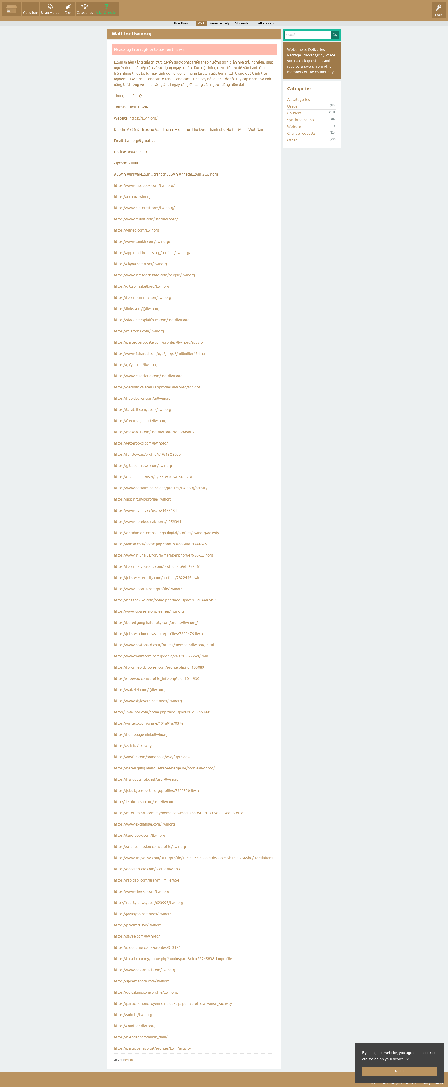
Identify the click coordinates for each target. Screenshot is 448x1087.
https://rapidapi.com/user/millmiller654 (146, 880)
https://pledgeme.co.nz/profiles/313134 (147, 947)
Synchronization (300, 120)
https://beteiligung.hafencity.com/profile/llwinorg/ (156, 622)
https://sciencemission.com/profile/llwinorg (150, 846)
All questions (244, 23)
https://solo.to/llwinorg (133, 1015)
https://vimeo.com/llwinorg (136, 230)
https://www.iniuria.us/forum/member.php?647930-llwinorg (163, 555)
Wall (201, 23)
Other (292, 140)
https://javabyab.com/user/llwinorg (143, 914)
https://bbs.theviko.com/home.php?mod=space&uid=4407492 (165, 600)
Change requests (301, 133)
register (146, 49)
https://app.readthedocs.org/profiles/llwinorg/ (152, 253)
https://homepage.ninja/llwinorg (141, 734)
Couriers (294, 113)
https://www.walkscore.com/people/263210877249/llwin (161, 656)
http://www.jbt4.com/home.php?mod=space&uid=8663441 (162, 712)
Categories (85, 12)
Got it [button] (399, 1071)
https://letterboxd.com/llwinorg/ (141, 443)
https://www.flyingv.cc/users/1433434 (145, 510)
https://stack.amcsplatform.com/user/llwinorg (151, 320)
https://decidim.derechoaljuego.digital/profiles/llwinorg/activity (166, 533)
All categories (298, 99)
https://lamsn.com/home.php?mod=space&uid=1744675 (160, 544)
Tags (68, 12)
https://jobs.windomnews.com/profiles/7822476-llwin (158, 634)
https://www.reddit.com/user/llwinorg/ (146, 219)
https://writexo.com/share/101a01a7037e (148, 723)
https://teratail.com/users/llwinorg (142, 409)
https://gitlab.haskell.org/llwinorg (141, 286)
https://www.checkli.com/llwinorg (141, 891)
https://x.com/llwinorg (132, 196)
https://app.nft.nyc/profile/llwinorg (143, 499)
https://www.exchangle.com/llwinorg (144, 824)
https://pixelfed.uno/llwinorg (138, 925)
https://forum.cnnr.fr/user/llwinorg (142, 297)
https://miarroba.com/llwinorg (139, 331)
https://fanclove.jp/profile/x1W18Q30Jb (147, 454)
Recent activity (219, 23)
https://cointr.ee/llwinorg (134, 1026)
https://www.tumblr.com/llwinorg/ (142, 241)
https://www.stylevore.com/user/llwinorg (148, 701)
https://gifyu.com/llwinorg (135, 365)
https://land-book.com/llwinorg (139, 835)
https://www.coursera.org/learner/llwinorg (149, 611)
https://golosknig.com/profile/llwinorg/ (146, 992)
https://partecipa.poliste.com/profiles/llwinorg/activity (159, 342)
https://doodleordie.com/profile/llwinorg (147, 869)
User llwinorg (183, 23)
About (439, 1083)
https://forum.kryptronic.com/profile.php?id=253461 (157, 566)
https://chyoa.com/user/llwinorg (140, 264)
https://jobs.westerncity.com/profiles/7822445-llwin (157, 577)
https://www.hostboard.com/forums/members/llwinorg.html (164, 645)
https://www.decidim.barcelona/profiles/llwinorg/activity (160, 488)
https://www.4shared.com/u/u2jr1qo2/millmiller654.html (161, 353)
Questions (30, 12)
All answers (266, 23)
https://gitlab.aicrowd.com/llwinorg (143, 465)
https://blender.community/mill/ (140, 1037)
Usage (292, 106)
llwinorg (128, 1060)
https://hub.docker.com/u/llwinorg (142, 398)
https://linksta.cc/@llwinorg (136, 309)
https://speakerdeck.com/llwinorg (142, 981)
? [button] (407, 1059)
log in (130, 49)
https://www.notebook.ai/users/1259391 (147, 521)
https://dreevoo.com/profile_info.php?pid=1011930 (156, 678)
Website (294, 126)
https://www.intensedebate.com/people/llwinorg (154, 275)
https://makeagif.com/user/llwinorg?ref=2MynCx (154, 432)
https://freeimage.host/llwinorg (140, 421)
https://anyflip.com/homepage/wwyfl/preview (152, 757)
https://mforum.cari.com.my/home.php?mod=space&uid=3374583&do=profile (178, 813)
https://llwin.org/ (144, 118)
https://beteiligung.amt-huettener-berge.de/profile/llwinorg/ (164, 768)
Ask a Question (107, 12)
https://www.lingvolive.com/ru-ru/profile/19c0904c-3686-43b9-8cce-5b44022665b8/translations (193, 858)
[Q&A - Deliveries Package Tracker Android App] (11, 9)
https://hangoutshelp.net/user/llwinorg (146, 779)
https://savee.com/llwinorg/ (137, 936)
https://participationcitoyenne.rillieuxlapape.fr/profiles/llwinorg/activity (173, 1003)
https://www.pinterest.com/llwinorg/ (144, 208)
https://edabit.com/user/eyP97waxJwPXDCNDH (154, 477)
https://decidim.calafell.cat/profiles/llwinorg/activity (157, 387)
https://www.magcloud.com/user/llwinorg (148, 376)
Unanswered (50, 12)
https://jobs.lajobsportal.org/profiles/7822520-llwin (156, 790)
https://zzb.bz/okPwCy (133, 746)
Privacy (425, 1083)
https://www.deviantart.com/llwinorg (144, 970)
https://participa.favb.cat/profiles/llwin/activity (152, 1048)
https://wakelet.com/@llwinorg (139, 690)
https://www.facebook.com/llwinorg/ (144, 185)
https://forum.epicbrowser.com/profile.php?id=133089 (159, 667)
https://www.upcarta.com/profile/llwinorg (148, 589)
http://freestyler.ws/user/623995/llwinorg (148, 902)
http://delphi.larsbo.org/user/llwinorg (144, 802)
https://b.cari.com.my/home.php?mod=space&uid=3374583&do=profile (173, 958)
